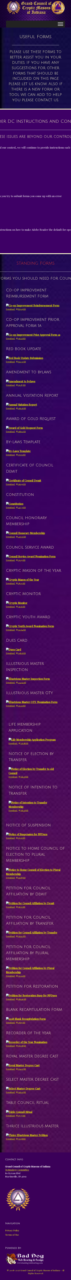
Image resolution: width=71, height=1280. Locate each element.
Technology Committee (17, 1169)
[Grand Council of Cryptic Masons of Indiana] (35, 8)
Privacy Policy (12, 1230)
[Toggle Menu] (60, 24)
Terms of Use (12, 1234)
